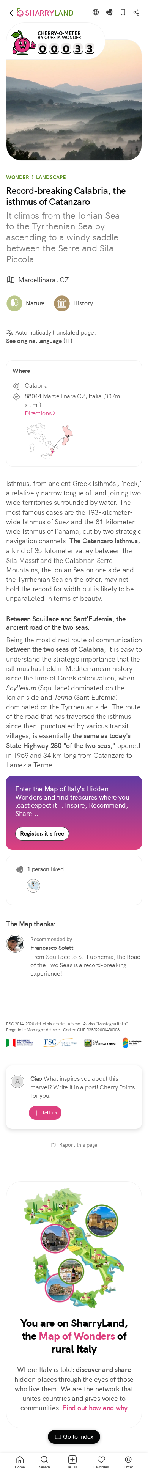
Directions (38, 413)
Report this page (78, 1144)
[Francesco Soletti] (15, 944)
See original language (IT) (39, 341)
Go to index (78, 1437)
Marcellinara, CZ (43, 279)
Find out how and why (95, 1408)
